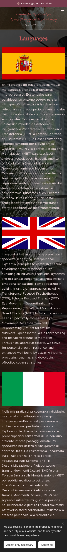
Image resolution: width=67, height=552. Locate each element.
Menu (62, 11)
